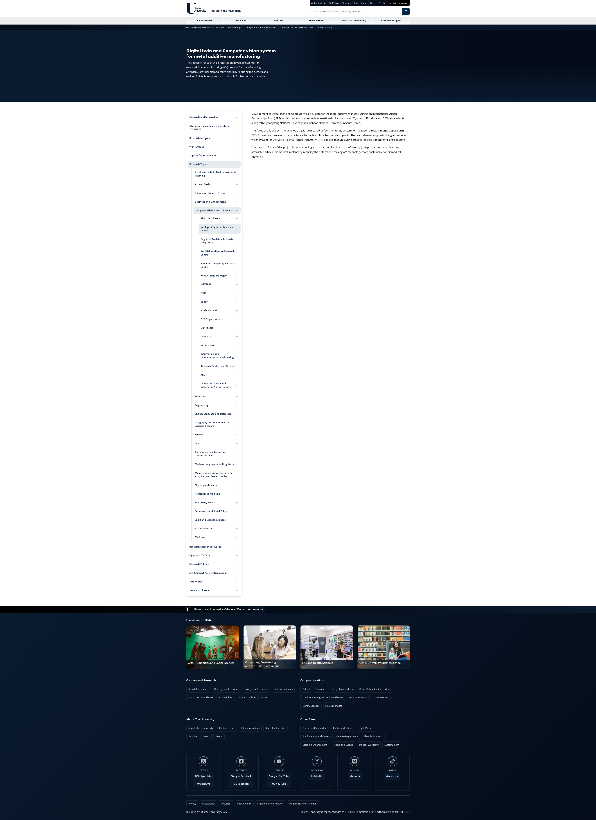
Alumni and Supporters (313, 727)
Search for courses (198, 689)
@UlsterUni (201, 783)
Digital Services (366, 727)
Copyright (226, 803)
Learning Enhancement (313, 743)
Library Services (309, 704)
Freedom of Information (270, 803)
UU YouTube (279, 783)
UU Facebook (241, 783)
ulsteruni (355, 776)
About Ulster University (200, 728)
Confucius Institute (342, 727)
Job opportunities (250, 728)
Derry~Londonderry (341, 688)
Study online (224, 696)
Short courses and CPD (199, 696)
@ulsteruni (391, 775)
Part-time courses (282, 688)
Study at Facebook (241, 776)
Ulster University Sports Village (375, 689)
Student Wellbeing (368, 743)
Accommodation (356, 696)
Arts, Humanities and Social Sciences (211, 663)
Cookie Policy (244, 803)
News (205, 735)
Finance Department (346, 735)
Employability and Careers (315, 735)
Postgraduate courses (255, 688)
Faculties (193, 736)
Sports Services (379, 696)
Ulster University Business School (380, 663)
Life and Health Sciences (317, 663)
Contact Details (227, 728)
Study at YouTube (279, 776)
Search (406, 11)
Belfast (305, 688)
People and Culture (342, 743)
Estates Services (332, 704)
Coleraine (320, 688)
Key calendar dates (275, 728)
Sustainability (390, 743)
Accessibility (208, 803)
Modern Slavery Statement (303, 803)
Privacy (192, 803)
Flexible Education (372, 735)
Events (217, 735)
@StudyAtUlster (203, 776)
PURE (264, 697)
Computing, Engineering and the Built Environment (262, 664)
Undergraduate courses (225, 688)
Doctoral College (245, 696)
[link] (212, 647)
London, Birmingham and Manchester (323, 697)
